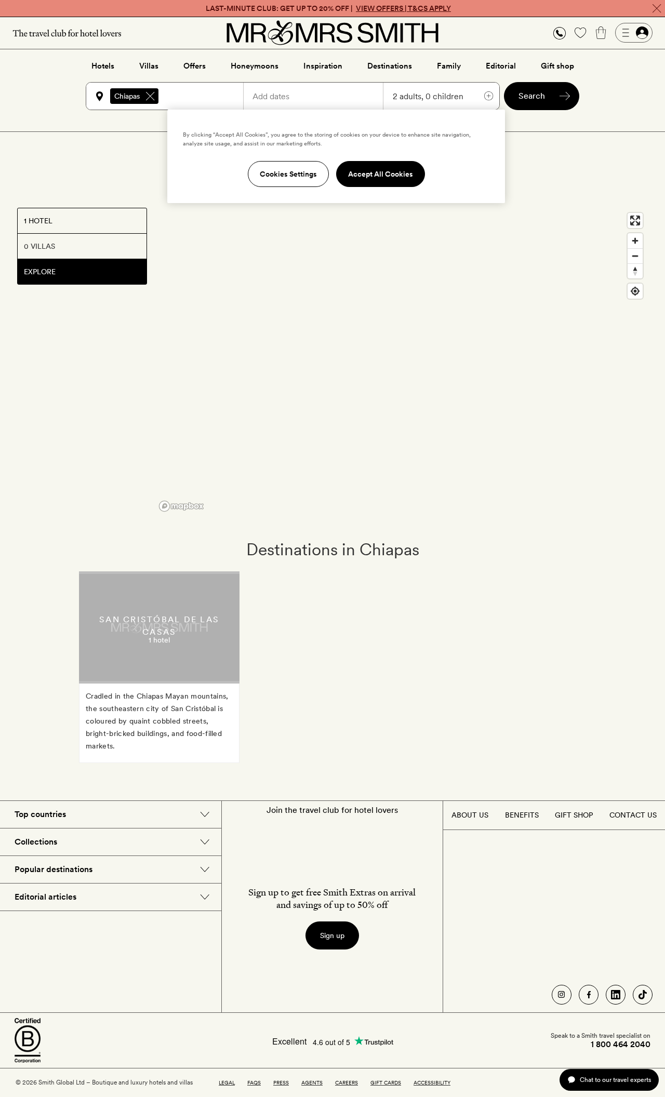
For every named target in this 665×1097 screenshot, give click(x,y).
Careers (346, 1082)
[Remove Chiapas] (150, 96)
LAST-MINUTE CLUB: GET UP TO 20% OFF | (328, 8)
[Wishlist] (580, 33)
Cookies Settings (288, 174)
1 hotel (159, 640)
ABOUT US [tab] (469, 815)
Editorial (501, 66)
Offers (194, 66)
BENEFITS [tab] (522, 815)
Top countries (40, 814)
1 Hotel (38, 221)
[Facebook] (588, 995)
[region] (401, 361)
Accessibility (432, 1082)
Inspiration (322, 66)
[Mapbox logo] (181, 506)
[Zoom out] (635, 255)
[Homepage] (332, 32)
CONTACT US (633, 815)
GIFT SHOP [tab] (574, 815)
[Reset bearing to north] (635, 270)
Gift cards (385, 1082)
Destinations (389, 66)
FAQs (254, 1082)
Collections (36, 842)
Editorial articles (45, 897)
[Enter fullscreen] (635, 220)
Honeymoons (254, 66)
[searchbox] (206, 96)
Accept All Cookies (380, 174)
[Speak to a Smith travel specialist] (559, 32)
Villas (148, 66)
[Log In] (634, 33)
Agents (312, 1082)
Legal (227, 1082)
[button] (559, 32)
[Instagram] (561, 995)
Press (281, 1082)
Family (449, 66)
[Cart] (601, 33)
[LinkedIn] (616, 995)
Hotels (102, 66)
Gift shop (557, 66)
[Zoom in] (635, 240)
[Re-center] (635, 291)
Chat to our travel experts (615, 1079)
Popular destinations (53, 869)
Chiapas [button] (127, 96)
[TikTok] (643, 995)
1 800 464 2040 (620, 1044)
